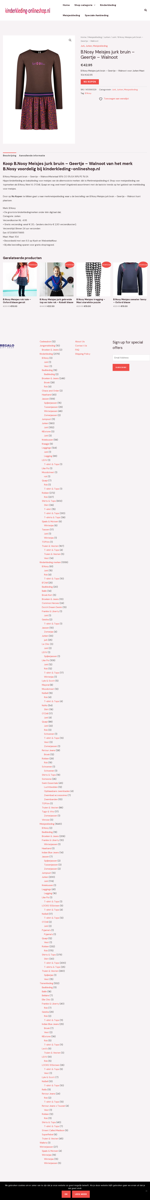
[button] (93, 5)
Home (66, 5)
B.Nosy (88, 93)
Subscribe (121, 367)
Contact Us (81, 345)
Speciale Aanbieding (97, 15)
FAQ (77, 349)
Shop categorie (83, 5)
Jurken (107, 37)
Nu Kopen (90, 81)
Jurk (114, 37)
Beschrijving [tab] (9, 155)
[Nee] (146, 1190)
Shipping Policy (82, 353)
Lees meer (81, 1194)
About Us (80, 341)
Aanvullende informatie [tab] (32, 155)
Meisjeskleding (71, 15)
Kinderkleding (108, 5)
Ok (66, 1194)
